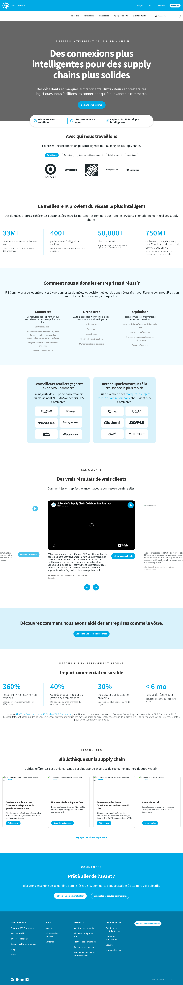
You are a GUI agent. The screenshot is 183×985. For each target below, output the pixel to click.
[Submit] (156, 16)
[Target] (50, 170)
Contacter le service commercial (110, 895)
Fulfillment (91, 329)
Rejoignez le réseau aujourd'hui (91, 837)
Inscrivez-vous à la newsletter (148, 923)
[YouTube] (22, 979)
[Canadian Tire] (132, 170)
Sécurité (109, 944)
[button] (144, 5)
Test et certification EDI (43, 350)
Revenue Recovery (140, 345)
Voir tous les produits (84, 928)
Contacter (175, 5)
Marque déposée (113, 950)
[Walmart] (71, 170)
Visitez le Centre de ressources (91, 633)
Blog (13, 949)
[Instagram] (12, 979)
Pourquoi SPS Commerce (22, 928)
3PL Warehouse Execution (91, 339)
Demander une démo (91, 104)
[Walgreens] (112, 170)
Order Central (91, 324)
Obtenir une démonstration (70, 895)
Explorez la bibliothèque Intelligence (124, 121)
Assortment (91, 334)
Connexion (161, 6)
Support (49, 928)
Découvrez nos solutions (47, 121)
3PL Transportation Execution (91, 344)
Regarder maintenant (62, 823)
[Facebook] (17, 979)
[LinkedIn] (27, 979)
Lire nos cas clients (123, 556)
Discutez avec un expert (85, 121)
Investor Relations (19, 938)
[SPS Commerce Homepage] (13, 5)
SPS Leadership (18, 933)
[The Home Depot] (91, 170)
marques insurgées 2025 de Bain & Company (124, 396)
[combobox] (167, 16)
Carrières (49, 941)
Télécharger (13, 823)
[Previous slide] (87, 587)
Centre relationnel (43, 326)
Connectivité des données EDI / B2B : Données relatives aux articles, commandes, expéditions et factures (43, 334)
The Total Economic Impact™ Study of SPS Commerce (43, 714)
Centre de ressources (84, 947)
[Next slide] (96, 587)
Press (13, 954)
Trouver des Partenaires (85, 941)
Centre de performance (140, 332)
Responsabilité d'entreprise (23, 943)
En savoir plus (150, 823)
